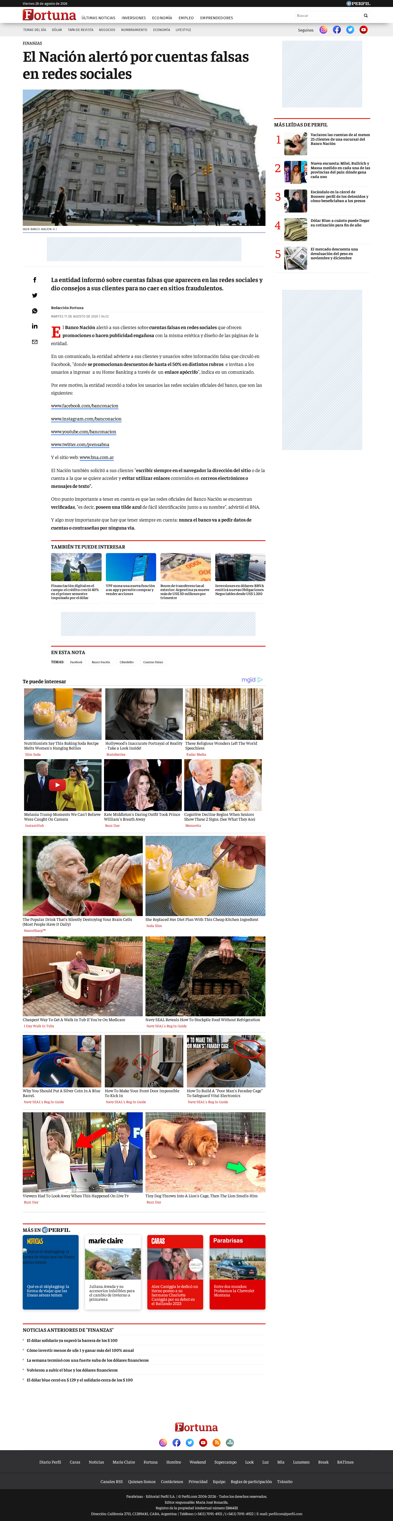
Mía (280, 1461)
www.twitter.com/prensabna (80, 444)
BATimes (345, 1461)
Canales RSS (112, 1481)
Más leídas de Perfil (301, 124)
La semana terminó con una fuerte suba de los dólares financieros (88, 1359)
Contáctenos (172, 1481)
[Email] (34, 342)
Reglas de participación (251, 1481)
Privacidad (197, 1481)
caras (175, 1243)
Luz (265, 1461)
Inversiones (134, 18)
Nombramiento (134, 30)
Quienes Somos (142, 1481)
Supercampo (225, 1461)
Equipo (219, 1481)
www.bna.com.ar (97, 457)
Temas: (57, 661)
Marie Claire (124, 1461)
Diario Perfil (50, 1461)
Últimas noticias (98, 18)
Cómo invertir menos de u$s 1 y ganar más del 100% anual (80, 1350)
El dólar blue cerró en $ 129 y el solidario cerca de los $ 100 (80, 1379)
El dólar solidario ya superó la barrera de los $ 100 (72, 1340)
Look (249, 1461)
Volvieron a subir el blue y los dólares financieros (72, 1369)
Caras (75, 1461)
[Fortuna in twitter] (350, 30)
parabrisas (237, 1243)
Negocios (107, 30)
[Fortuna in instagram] (323, 30)
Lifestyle (183, 30)
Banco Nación (101, 662)
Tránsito (284, 1481)
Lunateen (301, 1461)
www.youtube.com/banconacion (83, 431)
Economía (162, 18)
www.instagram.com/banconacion (86, 418)
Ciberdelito (127, 662)
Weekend (198, 1461)
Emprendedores (216, 18)
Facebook (76, 662)
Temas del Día (34, 30)
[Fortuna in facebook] (337, 30)
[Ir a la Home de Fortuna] (49, 14)
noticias (51, 1243)
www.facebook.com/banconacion (84, 405)
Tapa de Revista (80, 30)
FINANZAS (32, 42)
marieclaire (113, 1243)
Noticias (96, 1461)
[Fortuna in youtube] (364, 30)
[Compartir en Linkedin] (34, 326)
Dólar (57, 30)
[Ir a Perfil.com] (358, 4)
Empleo (186, 18)
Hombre (173, 1461)
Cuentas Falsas (153, 662)
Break (323, 1461)
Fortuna (151, 1461)
